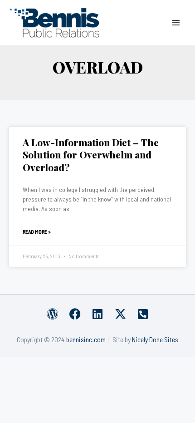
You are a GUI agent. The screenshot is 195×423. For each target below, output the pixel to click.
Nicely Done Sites (155, 339)
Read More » (37, 231)
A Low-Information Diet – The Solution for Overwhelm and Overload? (91, 154)
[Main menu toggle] (176, 22)
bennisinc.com (86, 339)
